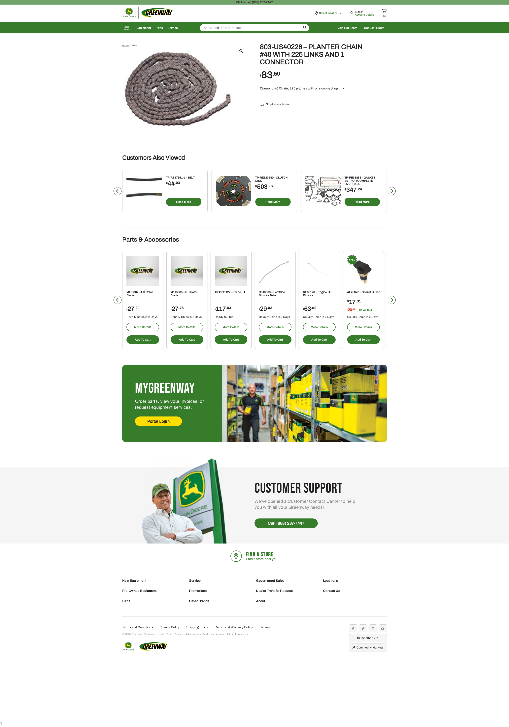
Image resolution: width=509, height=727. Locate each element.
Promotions (198, 590)
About (260, 601)
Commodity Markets (369, 647)
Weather (369, 638)
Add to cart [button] (143, 339)
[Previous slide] (117, 191)
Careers (265, 627)
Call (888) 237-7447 (286, 523)
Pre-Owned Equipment (139, 590)
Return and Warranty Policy (234, 627)
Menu (127, 30)
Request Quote (374, 27)
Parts (159, 27)
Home (125, 45)
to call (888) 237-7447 (254, 2)
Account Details (364, 14)
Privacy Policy (170, 627)
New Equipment (134, 580)
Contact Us (331, 590)
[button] (241, 51)
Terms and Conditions (137, 627)
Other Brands (199, 601)
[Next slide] (392, 191)
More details (142, 327)
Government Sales (270, 580)
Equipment (144, 27)
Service (173, 27)
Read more (183, 201)
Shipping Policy (197, 627)
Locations (330, 580)
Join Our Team (347, 27)
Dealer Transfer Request (274, 590)
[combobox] (254, 27)
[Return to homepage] (148, 17)
